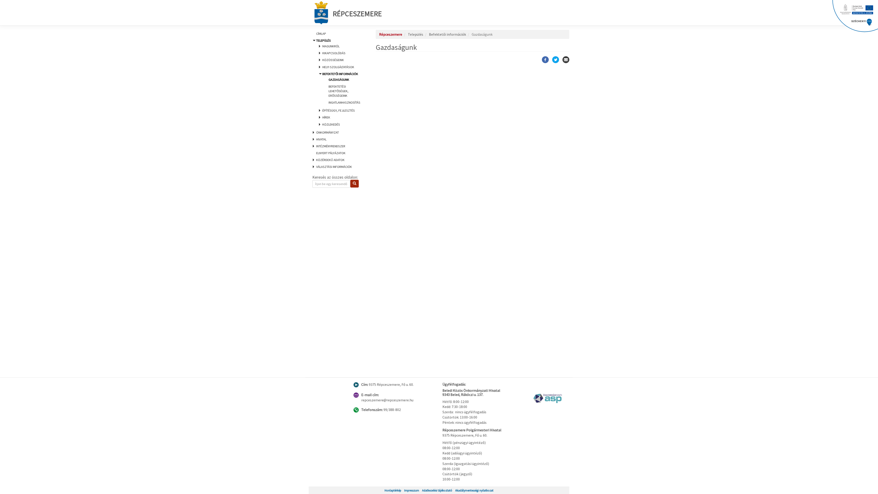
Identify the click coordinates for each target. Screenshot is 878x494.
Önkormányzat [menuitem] (327, 132)
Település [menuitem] (338, 82)
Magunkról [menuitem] (331, 46)
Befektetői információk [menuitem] (341, 88)
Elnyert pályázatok (330, 153)
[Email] (565, 59)
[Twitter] (555, 59)
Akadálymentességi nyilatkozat (474, 490)
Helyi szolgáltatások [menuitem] (338, 67)
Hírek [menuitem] (326, 117)
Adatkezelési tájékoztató (437, 490)
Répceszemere (357, 13)
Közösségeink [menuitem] (333, 60)
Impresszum (411, 490)
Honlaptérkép (393, 490)
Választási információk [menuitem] (334, 167)
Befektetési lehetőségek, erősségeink (338, 91)
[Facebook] (545, 59)
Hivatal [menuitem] (321, 139)
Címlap (321, 34)
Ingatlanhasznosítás (344, 102)
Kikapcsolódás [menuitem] (333, 53)
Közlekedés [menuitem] (331, 124)
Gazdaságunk (339, 80)
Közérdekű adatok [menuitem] (330, 160)
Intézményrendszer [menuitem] (330, 146)
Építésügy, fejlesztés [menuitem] (338, 110)
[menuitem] (338, 33)
